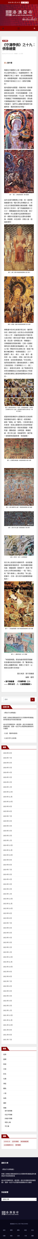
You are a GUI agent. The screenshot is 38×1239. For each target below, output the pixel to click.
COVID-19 (7, 1141)
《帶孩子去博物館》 (10, 713)
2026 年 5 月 (7, 767)
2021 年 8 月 (7, 1035)
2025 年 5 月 (7, 821)
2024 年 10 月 (8, 855)
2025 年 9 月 (7, 806)
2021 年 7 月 (7, 1039)
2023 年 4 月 (7, 937)
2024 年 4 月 (7, 879)
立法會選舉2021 (8, 1145)
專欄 (4, 1108)
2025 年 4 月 (7, 826)
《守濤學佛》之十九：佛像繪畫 (19, 47)
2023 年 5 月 (7, 933)
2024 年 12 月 (8, 845)
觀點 (4, 1088)
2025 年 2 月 (7, 835)
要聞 (4, 1059)
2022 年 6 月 (7, 986)
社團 (4, 1079)
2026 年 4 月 (7, 772)
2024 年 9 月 (7, 860)
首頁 (4, 1054)
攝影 (4, 1103)
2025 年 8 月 (7, 811)
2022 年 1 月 (7, 1010)
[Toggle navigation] (18, 28)
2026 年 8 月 (7, 753)
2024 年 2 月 (7, 889)
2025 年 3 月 (7, 831)
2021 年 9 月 (7, 1030)
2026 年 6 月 (7, 763)
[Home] (3, 28)
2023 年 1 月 (7, 952)
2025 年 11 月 (7, 797)
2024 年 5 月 (7, 874)
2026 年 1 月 (7, 787)
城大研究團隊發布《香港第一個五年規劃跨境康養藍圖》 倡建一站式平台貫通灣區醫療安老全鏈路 (18, 726)
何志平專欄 (8, 1114)
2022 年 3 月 (7, 1001)
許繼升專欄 (8, 1118)
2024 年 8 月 (7, 865)
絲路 (4, 1098)
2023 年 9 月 (7, 913)
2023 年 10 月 (8, 908)
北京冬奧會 (15, 1141)
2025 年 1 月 (7, 840)
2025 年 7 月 (7, 816)
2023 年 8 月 (7, 918)
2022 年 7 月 (7, 981)
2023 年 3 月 (7, 942)
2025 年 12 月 (8, 792)
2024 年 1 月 (7, 894)
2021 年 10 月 (8, 1025)
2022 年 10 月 (8, 967)
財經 (4, 1064)
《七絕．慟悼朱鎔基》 (10, 733)
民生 (4, 1074)
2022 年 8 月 (7, 976)
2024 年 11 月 (7, 850)
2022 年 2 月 (7, 1005)
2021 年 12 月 (8, 1015)
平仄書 (7, 1126)
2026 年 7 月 (7, 758)
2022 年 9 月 (7, 971)
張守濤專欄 (5, 40)
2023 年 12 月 (8, 899)
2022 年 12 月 (8, 957)
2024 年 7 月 (7, 869)
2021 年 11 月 (7, 1020)
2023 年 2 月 (7, 947)
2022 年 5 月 (7, 991)
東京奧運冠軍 (24, 1141)
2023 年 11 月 (7, 903)
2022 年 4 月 (7, 996)
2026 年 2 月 (7, 782)
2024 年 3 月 (7, 884)
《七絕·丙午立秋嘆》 (10, 738)
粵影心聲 (8, 1122)
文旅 (4, 1069)
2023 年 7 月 (7, 923)
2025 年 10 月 (8, 801)
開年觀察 (18, 1145)
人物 (4, 1093)
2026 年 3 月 (7, 777)
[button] (34, 28)
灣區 (4, 1083)
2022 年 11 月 (7, 962)
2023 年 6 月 (7, 928)
